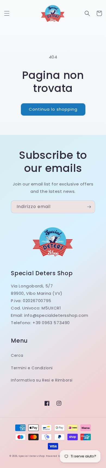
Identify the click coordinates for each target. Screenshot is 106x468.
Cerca (17, 355)
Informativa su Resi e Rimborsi (42, 380)
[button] (7, 13)
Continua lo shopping (53, 109)
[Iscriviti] (89, 206)
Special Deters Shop (32, 456)
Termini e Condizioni (32, 368)
